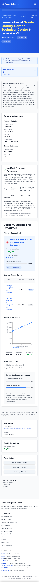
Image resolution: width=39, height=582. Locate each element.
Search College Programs (9, 522)
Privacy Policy (5, 542)
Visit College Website (19, 472)
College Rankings (6, 528)
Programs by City (6, 534)
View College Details (19, 462)
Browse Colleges (6, 516)
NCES (3, 556)
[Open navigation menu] (35, 4)
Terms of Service (6, 545)
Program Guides (6, 519)
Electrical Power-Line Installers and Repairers (20, 242)
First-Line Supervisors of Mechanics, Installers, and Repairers (9, 304)
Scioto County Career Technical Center (17, 429)
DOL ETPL (4, 563)
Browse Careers (6, 525)
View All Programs (19, 467)
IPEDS (3, 554)
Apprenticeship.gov (7, 565)
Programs (23, 16)
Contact (3, 539)
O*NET (3, 561)
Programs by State (7, 531)
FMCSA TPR (5, 570)
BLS (2, 558)
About (3, 537)
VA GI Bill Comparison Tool (9, 568)
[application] (19, 335)
